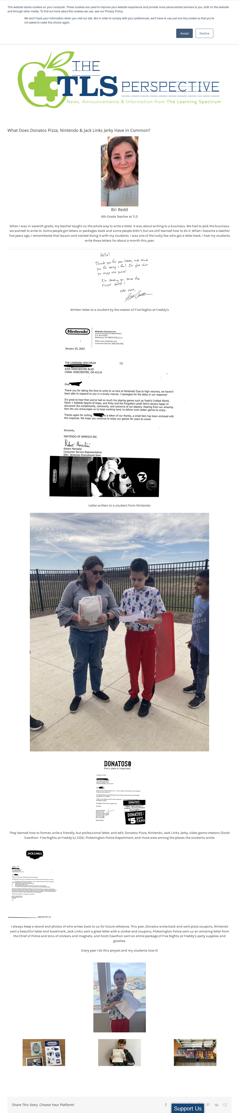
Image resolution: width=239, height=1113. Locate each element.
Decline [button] (204, 33)
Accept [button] (184, 33)
